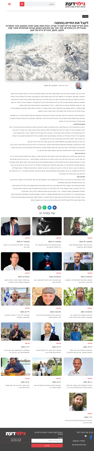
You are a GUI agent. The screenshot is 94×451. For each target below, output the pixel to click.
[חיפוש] (22, 4)
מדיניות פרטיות (79, 445)
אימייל (60, 438)
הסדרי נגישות (79, 441)
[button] (9, 4)
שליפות (90, 238)
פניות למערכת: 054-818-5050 (16, 440)
